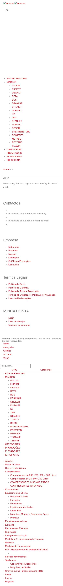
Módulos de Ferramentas (18, 546)
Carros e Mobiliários (15, 468)
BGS (14, 99)
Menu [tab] (14, 369)
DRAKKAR (17, 103)
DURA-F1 (17, 110)
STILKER (16, 107)
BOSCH (16, 128)
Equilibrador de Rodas (21, 507)
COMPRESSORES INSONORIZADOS (29, 482)
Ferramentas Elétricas (16, 528)
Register (9, 581)
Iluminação (10, 532)
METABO (16, 138)
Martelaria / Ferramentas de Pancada (24, 539)
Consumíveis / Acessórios (23, 563)
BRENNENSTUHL (21, 131)
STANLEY (17, 121)
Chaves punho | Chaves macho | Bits (24, 571)
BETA (15, 96)
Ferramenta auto (19, 496)
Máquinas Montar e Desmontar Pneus (29, 514)
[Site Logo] (14, 3)
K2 (13, 114)
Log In (8, 578)
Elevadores (16, 503)
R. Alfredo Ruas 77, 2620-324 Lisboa (27, 224)
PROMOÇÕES (14, 153)
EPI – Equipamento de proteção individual (26, 549)
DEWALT (16, 92)
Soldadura (10, 560)
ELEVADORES (14, 156)
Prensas (14, 517)
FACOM (16, 85)
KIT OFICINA (13, 160)
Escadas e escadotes (16, 521)
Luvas (8, 574)
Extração (9, 524)
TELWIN (16, 146)
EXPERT (16, 89)
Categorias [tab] (46, 369)
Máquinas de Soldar (20, 567)
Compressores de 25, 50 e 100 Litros (29, 478)
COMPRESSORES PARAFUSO (26, 485)
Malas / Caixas (12, 464)
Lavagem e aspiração (16, 535)
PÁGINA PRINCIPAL (17, 78)
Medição (9, 542)
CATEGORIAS (14, 149)
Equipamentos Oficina (16, 493)
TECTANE (17, 142)
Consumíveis (11, 489)
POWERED (17, 135)
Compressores (12, 471)
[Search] (33, 366)
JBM (14, 117)
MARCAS (11, 82)
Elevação (15, 500)
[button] (2, 361)
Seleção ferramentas (15, 556)
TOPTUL (16, 124)
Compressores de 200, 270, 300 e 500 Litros (33, 475)
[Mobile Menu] (4, 73)
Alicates (9, 461)
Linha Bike (15, 510)
